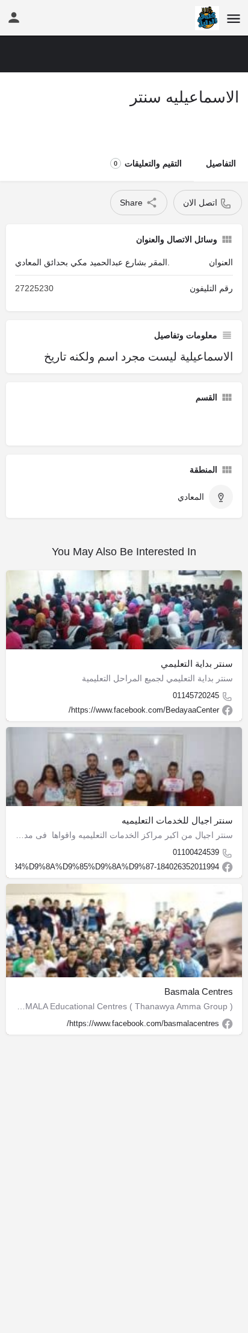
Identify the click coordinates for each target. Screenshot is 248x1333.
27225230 (34, 288)
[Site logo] (205, 18)
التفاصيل (221, 163)
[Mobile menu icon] (233, 18)
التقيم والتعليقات (148, 163)
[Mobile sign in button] (14, 17)
